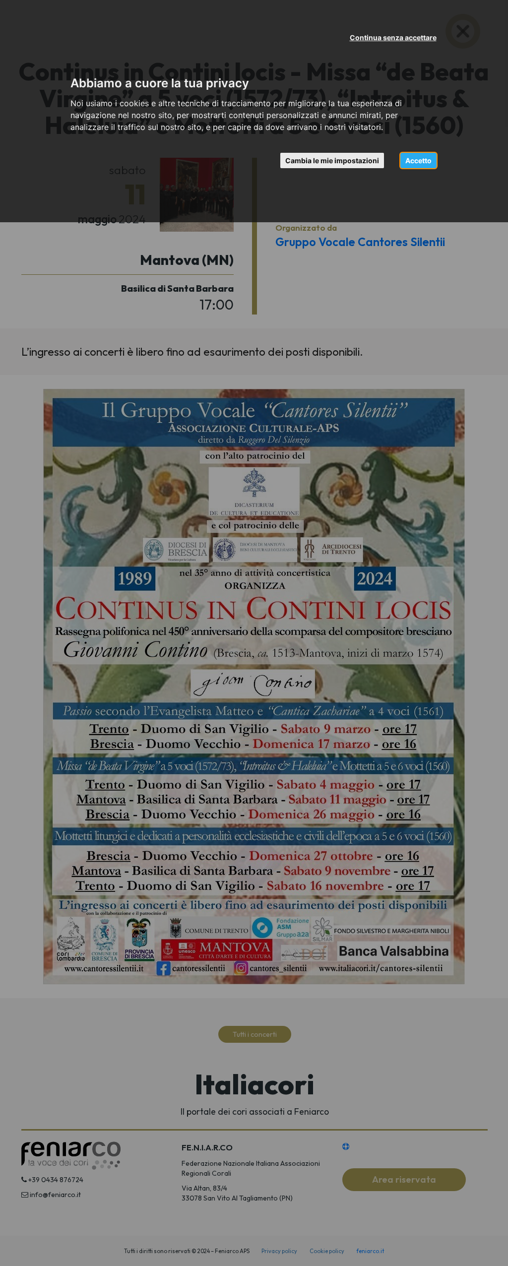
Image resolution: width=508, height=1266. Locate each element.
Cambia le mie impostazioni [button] (332, 160)
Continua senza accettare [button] (393, 37)
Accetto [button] (418, 160)
